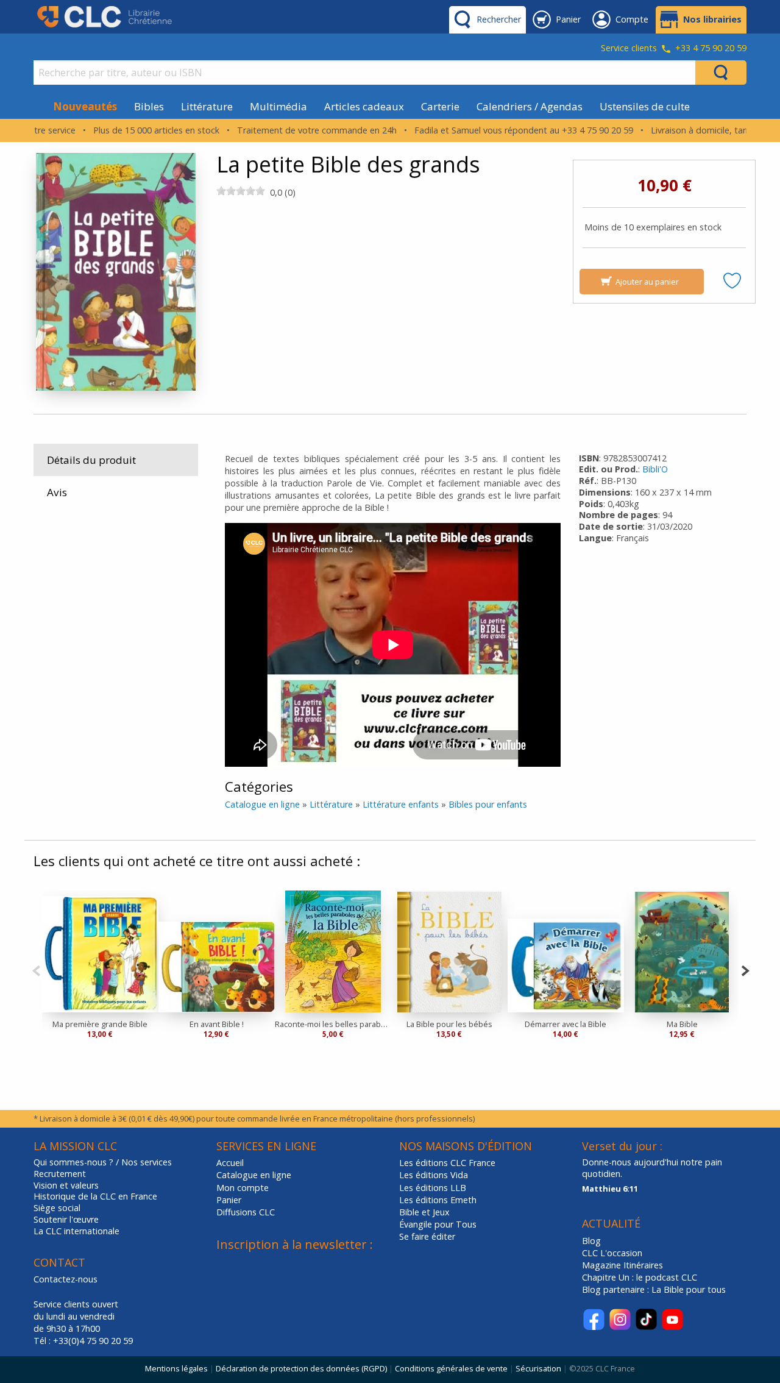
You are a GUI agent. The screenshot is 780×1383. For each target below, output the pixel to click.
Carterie (440, 106)
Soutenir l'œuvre (66, 1219)
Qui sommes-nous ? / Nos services (103, 1162)
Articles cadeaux (364, 106)
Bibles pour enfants (487, 804)
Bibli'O (655, 469)
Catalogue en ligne (262, 804)
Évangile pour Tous (438, 1224)
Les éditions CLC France (447, 1162)
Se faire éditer (427, 1236)
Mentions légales (176, 1368)
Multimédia (278, 106)
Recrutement (60, 1173)
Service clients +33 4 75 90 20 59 (673, 48)
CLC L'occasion (612, 1253)
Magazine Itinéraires (622, 1265)
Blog (591, 1240)
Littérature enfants (401, 804)
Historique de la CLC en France (95, 1196)
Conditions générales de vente (451, 1368)
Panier (228, 1200)
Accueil (230, 1162)
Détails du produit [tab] (91, 460)
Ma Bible (682, 1024)
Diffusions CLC (245, 1212)
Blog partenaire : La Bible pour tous (655, 1289)
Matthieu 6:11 (610, 1188)
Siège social (57, 1208)
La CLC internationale (76, 1231)
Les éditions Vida (433, 1175)
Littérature (207, 106)
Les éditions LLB (432, 1187)
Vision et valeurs (66, 1185)
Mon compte (242, 1187)
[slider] (240, 191)
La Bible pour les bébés (449, 1024)
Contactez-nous (66, 1279)
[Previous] (36, 969)
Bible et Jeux (424, 1212)
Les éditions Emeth (438, 1200)
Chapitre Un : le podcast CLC (639, 1277)
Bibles (149, 106)
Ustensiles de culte (645, 106)
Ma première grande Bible (99, 1024)
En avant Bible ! (217, 1024)
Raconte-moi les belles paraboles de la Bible (333, 1024)
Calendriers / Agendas (530, 106)
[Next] (745, 969)
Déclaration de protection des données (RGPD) (301, 1368)
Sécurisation (538, 1368)
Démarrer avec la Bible (565, 1024)
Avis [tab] (57, 492)
